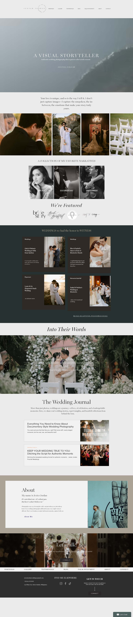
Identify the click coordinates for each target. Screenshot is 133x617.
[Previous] (5, 364)
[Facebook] (65, 583)
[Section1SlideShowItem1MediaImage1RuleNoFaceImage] (65, 389)
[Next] (127, 364)
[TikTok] (70, 583)
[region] (43, 254)
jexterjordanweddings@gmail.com (34, 578)
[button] (51, 9)
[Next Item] (130, 134)
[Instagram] (61, 583)
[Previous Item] (3, 134)
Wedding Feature (32, 447)
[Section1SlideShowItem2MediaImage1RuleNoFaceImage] (67, 389)
